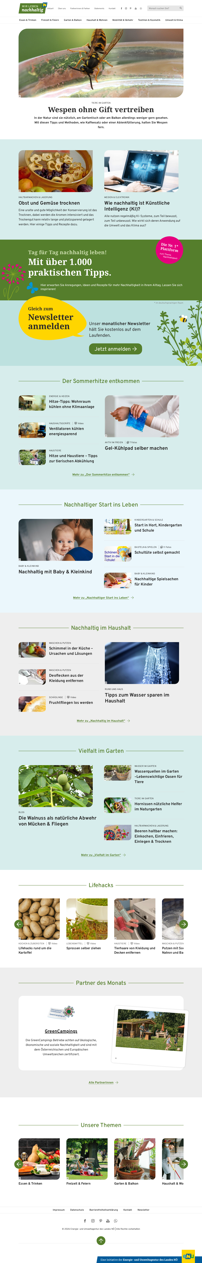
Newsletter (143, 1210)
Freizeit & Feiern (50, 20)
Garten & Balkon (73, 20)
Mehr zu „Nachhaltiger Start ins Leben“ (101, 598)
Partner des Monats (101, 983)
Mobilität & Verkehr (122, 20)
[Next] (183, 924)
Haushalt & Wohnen (97, 20)
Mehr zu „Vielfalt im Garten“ (101, 855)
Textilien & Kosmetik (149, 20)
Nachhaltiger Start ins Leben (101, 505)
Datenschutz (77, 1210)
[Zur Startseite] (30, 8)
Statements (99, 9)
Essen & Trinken (27, 20)
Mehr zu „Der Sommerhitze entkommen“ (101, 475)
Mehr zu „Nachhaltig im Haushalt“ (101, 721)
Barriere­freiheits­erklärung (103, 1210)
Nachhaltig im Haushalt (101, 628)
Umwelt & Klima (174, 20)
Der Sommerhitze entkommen (101, 381)
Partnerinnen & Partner (80, 9)
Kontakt (112, 9)
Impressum (59, 1210)
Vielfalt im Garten (101, 751)
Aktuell (50, 9)
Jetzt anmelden (113, 349)
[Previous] (18, 924)
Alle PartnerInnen (101, 1083)
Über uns (62, 9)
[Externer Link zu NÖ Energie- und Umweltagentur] (149, 1256)
